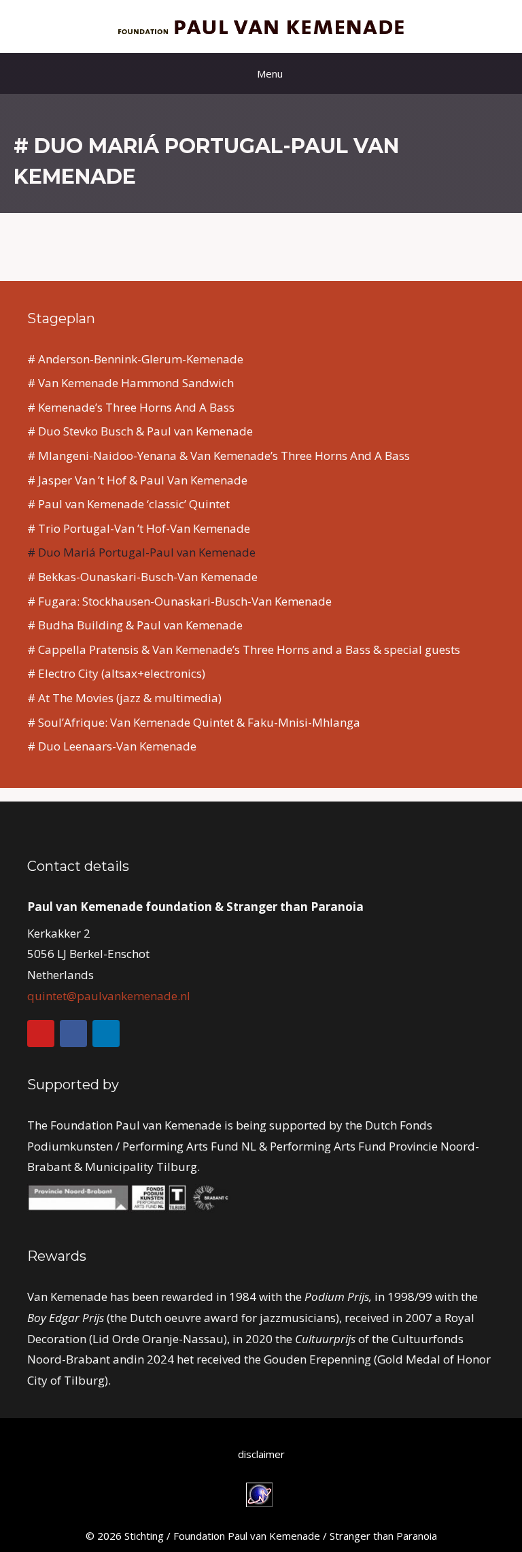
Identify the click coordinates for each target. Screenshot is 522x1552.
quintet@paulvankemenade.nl (108, 996)
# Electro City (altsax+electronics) (116, 673)
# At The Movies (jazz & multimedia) (124, 698)
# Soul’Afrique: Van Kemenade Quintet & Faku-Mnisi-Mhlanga (193, 722)
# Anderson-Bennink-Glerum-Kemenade (135, 359)
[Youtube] (40, 1033)
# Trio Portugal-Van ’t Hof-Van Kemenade (138, 528)
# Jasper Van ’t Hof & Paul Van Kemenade (137, 480)
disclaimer (261, 1454)
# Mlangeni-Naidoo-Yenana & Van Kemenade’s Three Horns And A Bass (218, 455)
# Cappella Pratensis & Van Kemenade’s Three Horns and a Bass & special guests (243, 649)
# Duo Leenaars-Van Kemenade (111, 746)
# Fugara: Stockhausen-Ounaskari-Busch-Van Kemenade (179, 601)
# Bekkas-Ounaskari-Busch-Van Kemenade (142, 576)
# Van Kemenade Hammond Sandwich (130, 383)
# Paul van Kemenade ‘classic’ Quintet (128, 504)
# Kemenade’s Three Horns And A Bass (130, 407)
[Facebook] (73, 1033)
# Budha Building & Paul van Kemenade (135, 625)
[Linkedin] (106, 1033)
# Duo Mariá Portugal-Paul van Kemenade (141, 552)
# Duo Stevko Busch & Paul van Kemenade (140, 431)
